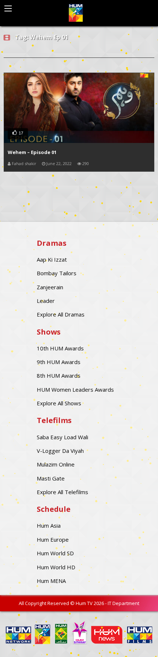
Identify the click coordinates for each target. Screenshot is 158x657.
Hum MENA (51, 580)
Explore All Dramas (61, 314)
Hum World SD (55, 553)
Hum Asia (49, 525)
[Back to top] (134, 640)
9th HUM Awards (58, 362)
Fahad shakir (24, 163)
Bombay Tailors (56, 273)
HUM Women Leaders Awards (75, 389)
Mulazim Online (56, 464)
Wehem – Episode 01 (32, 152)
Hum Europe (53, 539)
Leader (46, 300)
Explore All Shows (59, 403)
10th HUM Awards (60, 348)
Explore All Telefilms (62, 492)
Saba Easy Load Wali (62, 437)
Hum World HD (56, 567)
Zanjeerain (50, 287)
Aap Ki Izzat (52, 259)
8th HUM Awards (58, 375)
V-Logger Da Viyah (60, 450)
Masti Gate (51, 478)
